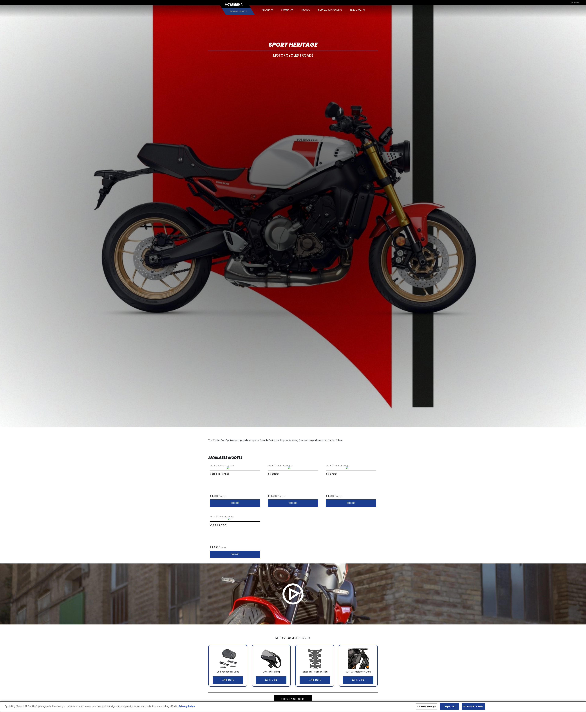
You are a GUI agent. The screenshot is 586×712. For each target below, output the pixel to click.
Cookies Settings (426, 706)
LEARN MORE (228, 680)
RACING (306, 10)
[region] (293, 706)
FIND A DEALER (357, 10)
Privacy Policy (187, 706)
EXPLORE (235, 503)
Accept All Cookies (473, 706)
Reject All (449, 706)
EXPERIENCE (287, 10)
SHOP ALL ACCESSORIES (293, 699)
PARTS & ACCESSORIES (330, 10)
